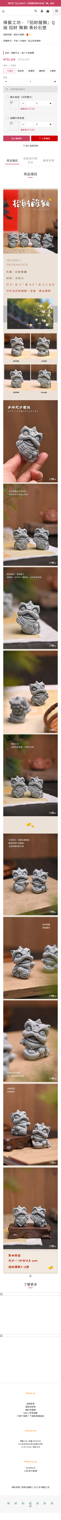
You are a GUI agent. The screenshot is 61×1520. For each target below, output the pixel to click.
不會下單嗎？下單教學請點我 (30, 1415)
